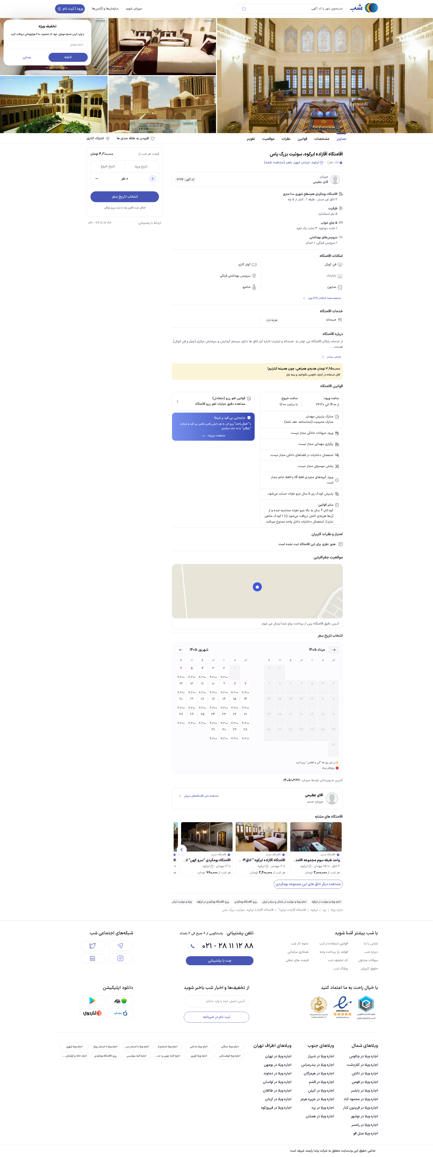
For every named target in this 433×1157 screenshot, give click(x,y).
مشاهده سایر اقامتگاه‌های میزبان (201, 796)
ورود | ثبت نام (73, 9)
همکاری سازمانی (298, 952)
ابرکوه (314, 910)
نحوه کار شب (300, 943)
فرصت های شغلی (297, 960)
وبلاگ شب (341, 968)
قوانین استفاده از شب (333, 943)
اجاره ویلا (337, 910)
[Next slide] (182, 850)
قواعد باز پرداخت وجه (334, 952)
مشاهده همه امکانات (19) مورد (324, 298)
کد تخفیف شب (338, 960)
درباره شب (371, 952)
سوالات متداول (368, 960)
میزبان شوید (134, 8)
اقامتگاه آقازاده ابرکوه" (292, 910)
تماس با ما (371, 943)
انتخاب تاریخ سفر (125, 196)
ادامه (68, 57)
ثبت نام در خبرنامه (216, 1017)
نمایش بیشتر (334, 357)
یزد (324, 910)
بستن (27, 57)
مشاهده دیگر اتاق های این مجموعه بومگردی (308, 884)
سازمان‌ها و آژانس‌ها (105, 8)
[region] (257, 591)
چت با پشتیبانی (219, 960)
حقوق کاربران (369, 968)
